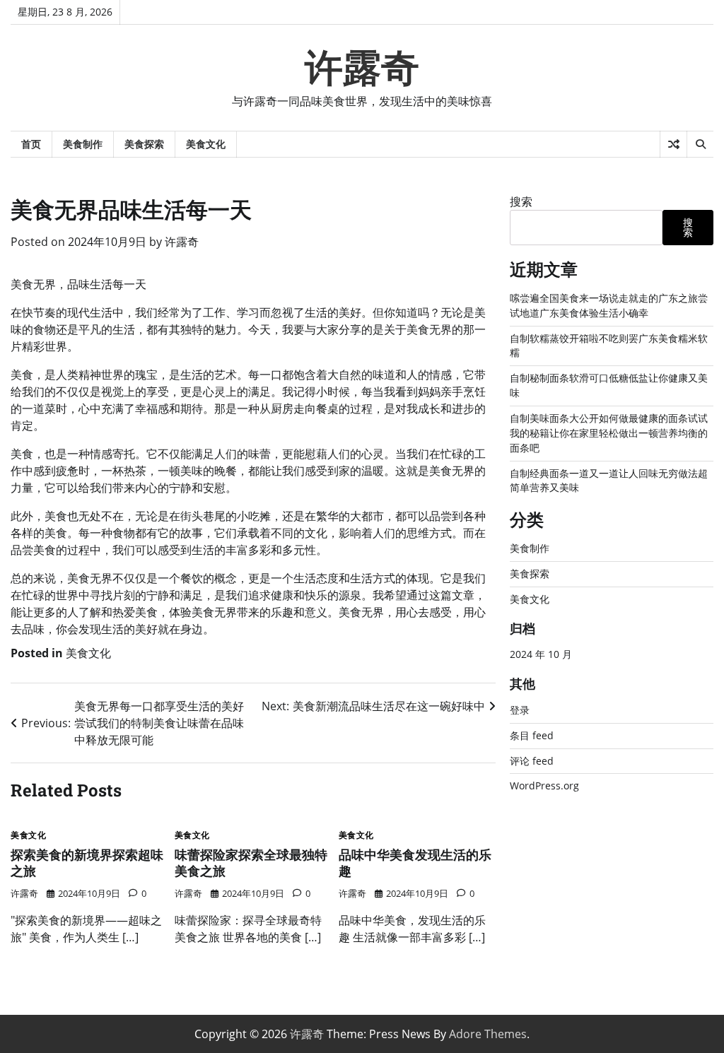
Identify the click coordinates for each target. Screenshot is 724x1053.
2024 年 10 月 (541, 654)
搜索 (521, 201)
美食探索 (144, 144)
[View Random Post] (673, 144)
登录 (520, 710)
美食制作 (83, 144)
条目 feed (532, 735)
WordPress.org (544, 785)
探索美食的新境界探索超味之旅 (87, 862)
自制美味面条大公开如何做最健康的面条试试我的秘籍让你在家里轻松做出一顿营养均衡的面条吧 (609, 432)
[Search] (700, 144)
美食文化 (206, 144)
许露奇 (362, 68)
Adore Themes (488, 1034)
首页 (31, 144)
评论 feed (532, 760)
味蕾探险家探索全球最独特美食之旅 (251, 862)
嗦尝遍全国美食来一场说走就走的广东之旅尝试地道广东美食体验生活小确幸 (609, 305)
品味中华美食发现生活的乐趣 (415, 862)
